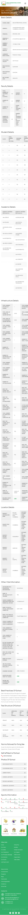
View (15, 498)
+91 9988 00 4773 (9, 901)
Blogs (2, 876)
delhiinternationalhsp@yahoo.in (12, 897)
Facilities (16, 847)
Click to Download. (7, 755)
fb (10, 913)
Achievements (4, 871)
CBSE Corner (17, 854)
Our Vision (3, 847)
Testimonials (4, 879)
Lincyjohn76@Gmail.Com (22, 616)
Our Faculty (3, 859)
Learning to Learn (5, 862)
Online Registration (5, 881)
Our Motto (3, 849)
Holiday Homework (18, 849)
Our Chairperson (5, 852)
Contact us (3, 884)
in (13, 913)
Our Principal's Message (6, 854)
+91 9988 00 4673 (9, 903)
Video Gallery (17, 859)
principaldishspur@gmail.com (19, 38)
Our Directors (4, 857)
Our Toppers (17, 852)
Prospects (3, 874)
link (16, 913)
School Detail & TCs (9, 10)
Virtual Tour (16, 844)
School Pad (3, 886)
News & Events (4, 869)
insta (19, 913)
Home (2, 10)
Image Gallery (17, 857)
